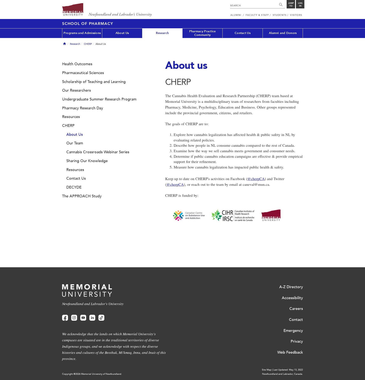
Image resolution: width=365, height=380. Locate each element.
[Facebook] (65, 318)
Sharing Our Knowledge (87, 161)
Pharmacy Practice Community (202, 33)
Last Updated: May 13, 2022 (288, 369)
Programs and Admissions (82, 33)
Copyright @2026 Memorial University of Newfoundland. (92, 374)
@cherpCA (256, 178)
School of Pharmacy (87, 23)
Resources (71, 116)
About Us (122, 33)
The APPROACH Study (82, 196)
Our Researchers (76, 90)
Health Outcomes (77, 64)
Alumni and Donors (283, 33)
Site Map (266, 369)
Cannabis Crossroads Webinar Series (97, 152)
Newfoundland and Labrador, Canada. (282, 374)
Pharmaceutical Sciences (83, 73)
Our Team (74, 143)
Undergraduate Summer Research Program (99, 99)
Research (162, 33)
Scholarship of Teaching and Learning (94, 81)
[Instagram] (74, 318)
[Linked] (92, 318)
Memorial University (107, 10)
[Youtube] (83, 318)
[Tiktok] (101, 318)
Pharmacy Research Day (82, 108)
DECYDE (74, 187)
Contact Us (243, 33)
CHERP (88, 43)
